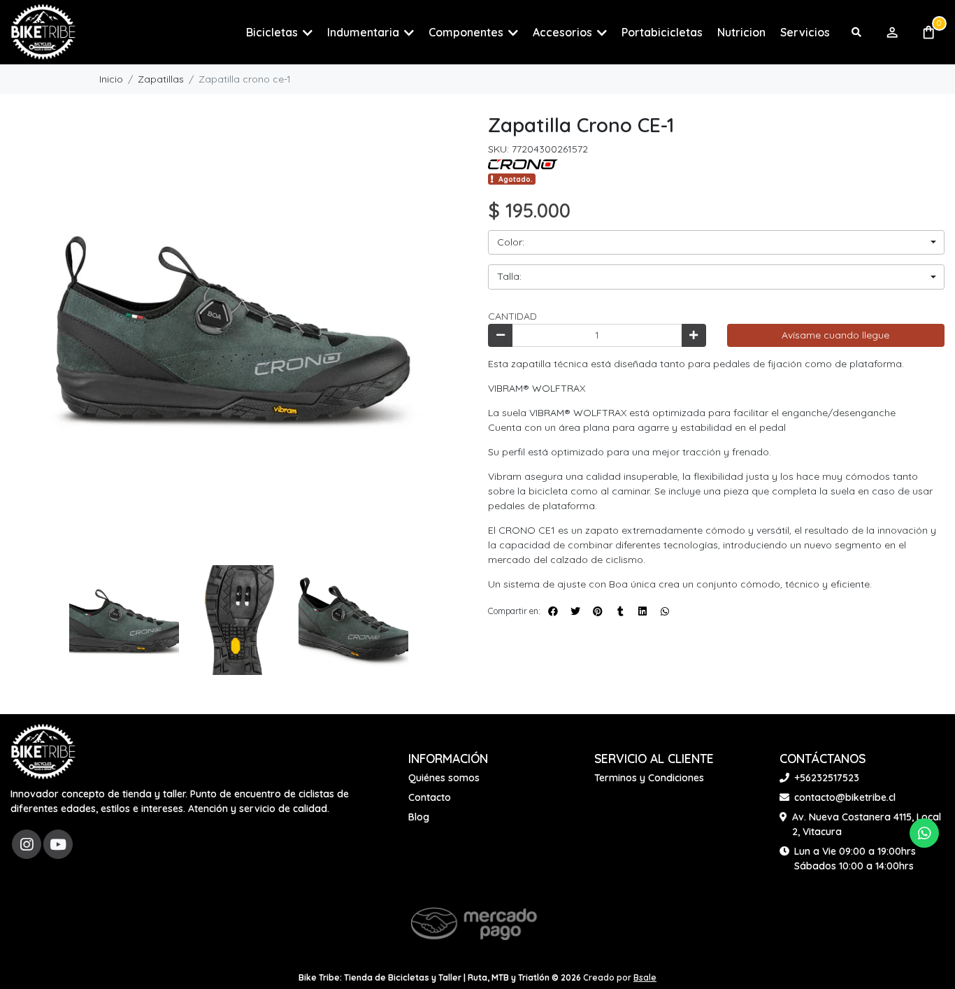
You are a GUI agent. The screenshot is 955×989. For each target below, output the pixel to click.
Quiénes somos (444, 777)
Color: (510, 242)
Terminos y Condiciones (649, 777)
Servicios (805, 32)
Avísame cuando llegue (835, 335)
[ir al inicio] (43, 752)
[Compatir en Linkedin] (642, 611)
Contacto (429, 797)
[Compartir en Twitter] (575, 611)
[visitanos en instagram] (26, 844)
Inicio (111, 79)
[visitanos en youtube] (58, 844)
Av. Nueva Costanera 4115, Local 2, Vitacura (866, 824)
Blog (418, 817)
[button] (278, 32)
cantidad (512, 316)
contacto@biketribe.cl (845, 797)
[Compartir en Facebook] (553, 611)
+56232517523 (826, 777)
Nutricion (741, 32)
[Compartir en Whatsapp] (665, 611)
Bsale (644, 977)
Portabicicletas (662, 32)
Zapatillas (161, 79)
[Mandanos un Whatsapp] (924, 833)
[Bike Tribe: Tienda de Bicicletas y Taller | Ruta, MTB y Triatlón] (80, 32)
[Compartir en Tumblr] (620, 611)
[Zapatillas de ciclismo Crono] (523, 163)
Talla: (509, 276)
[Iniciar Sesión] (891, 32)
